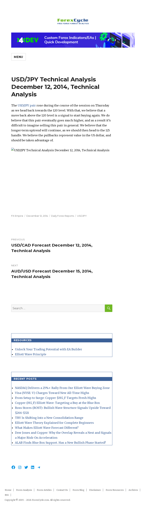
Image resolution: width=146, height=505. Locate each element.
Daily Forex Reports (62, 215)
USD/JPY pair (27, 105)
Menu (18, 57)
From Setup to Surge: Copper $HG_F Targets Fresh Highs (55, 398)
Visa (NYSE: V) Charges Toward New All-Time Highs (52, 393)
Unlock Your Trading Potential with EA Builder (48, 349)
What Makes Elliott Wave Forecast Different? (47, 427)
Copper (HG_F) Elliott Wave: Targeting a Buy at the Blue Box (57, 403)
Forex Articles (44, 490)
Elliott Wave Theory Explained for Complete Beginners (54, 422)
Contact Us (62, 490)
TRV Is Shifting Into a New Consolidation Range (49, 418)
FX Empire (17, 215)
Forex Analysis (24, 490)
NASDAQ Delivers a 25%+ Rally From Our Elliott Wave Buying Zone (62, 388)
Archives (133, 490)
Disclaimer (95, 490)
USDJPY (82, 215)
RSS (7, 495)
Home (8, 490)
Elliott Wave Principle (30, 354)
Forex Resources (115, 490)
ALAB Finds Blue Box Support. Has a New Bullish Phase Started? (60, 442)
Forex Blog (78, 490)
